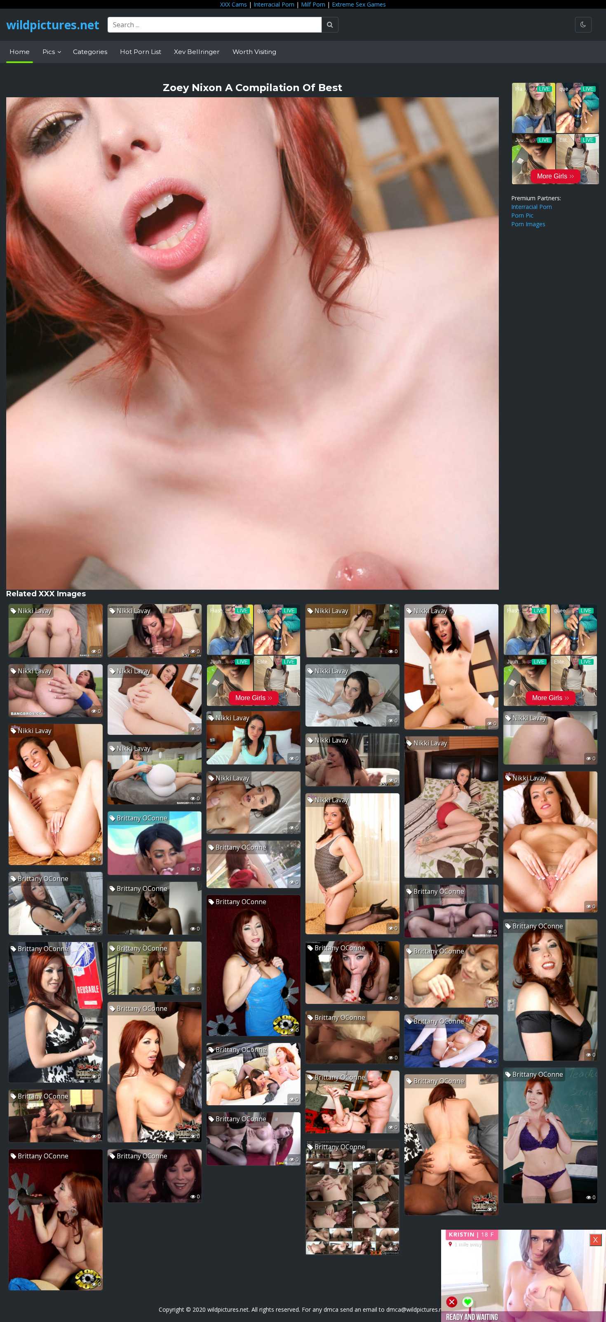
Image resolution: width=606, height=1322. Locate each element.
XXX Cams (233, 4)
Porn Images (528, 224)
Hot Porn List (140, 52)
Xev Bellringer (197, 52)
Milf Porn (313, 4)
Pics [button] (49, 52)
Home (19, 52)
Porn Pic (522, 215)
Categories (90, 52)
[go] (330, 25)
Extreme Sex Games (359, 4)
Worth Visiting (254, 52)
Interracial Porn (274, 4)
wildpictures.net (52, 25)
